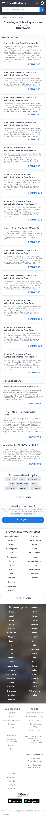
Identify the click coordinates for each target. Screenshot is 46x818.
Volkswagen (34, 691)
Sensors (11, 578)
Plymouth (11, 691)
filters (34, 544)
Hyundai (34, 624)
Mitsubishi (11, 678)
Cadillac (11, 628)
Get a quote (23, 520)
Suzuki (35, 683)
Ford (12, 649)
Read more (34, 64)
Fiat (11, 645)
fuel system (34, 553)
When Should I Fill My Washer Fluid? (20, 445)
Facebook (11, 777)
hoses (34, 557)
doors (11, 561)
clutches (11, 553)
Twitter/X (11, 785)
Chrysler (11, 637)
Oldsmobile (12, 687)
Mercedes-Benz (11, 666)
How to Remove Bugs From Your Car (21, 43)
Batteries (11, 540)
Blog (12, 749)
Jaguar (34, 637)
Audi (11, 616)
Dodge (12, 641)
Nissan (11, 683)
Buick (11, 624)
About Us (11, 713)
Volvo (34, 695)
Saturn (35, 666)
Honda (34, 616)
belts (11, 544)
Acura (11, 612)
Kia (34, 645)
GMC (35, 612)
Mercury (11, 670)
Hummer (34, 620)
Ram (35, 658)
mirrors (11, 569)
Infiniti (35, 628)
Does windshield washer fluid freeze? (21, 386)
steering (11, 582)
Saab (34, 662)
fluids (34, 549)
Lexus (34, 653)
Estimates (11, 735)
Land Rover (34, 649)
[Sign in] (42, 3)
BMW (11, 620)
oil (11, 574)
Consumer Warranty (35, 713)
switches (11, 590)
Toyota (34, 687)
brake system (12, 549)
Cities (11, 728)
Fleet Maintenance (11, 720)
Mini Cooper (11, 674)
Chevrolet (11, 633)
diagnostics (11, 557)
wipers (34, 578)
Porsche (11, 699)
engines (34, 536)
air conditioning (11, 536)
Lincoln (11, 658)
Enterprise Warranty (34, 716)
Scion (34, 670)
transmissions (34, 569)
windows (34, 574)
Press (11, 716)
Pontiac (11, 695)
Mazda (11, 662)
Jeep (34, 641)
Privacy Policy (35, 720)
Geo (11, 653)
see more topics (23, 497)
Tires (35, 565)
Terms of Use (34, 730)
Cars (11, 731)
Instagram (11, 788)
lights (11, 565)
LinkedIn (11, 781)
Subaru (34, 678)
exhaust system (34, 540)
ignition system (34, 561)
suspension (11, 586)
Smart (34, 674)
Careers (11, 724)
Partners (11, 745)
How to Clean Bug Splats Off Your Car (22, 228)
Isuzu (34, 633)
